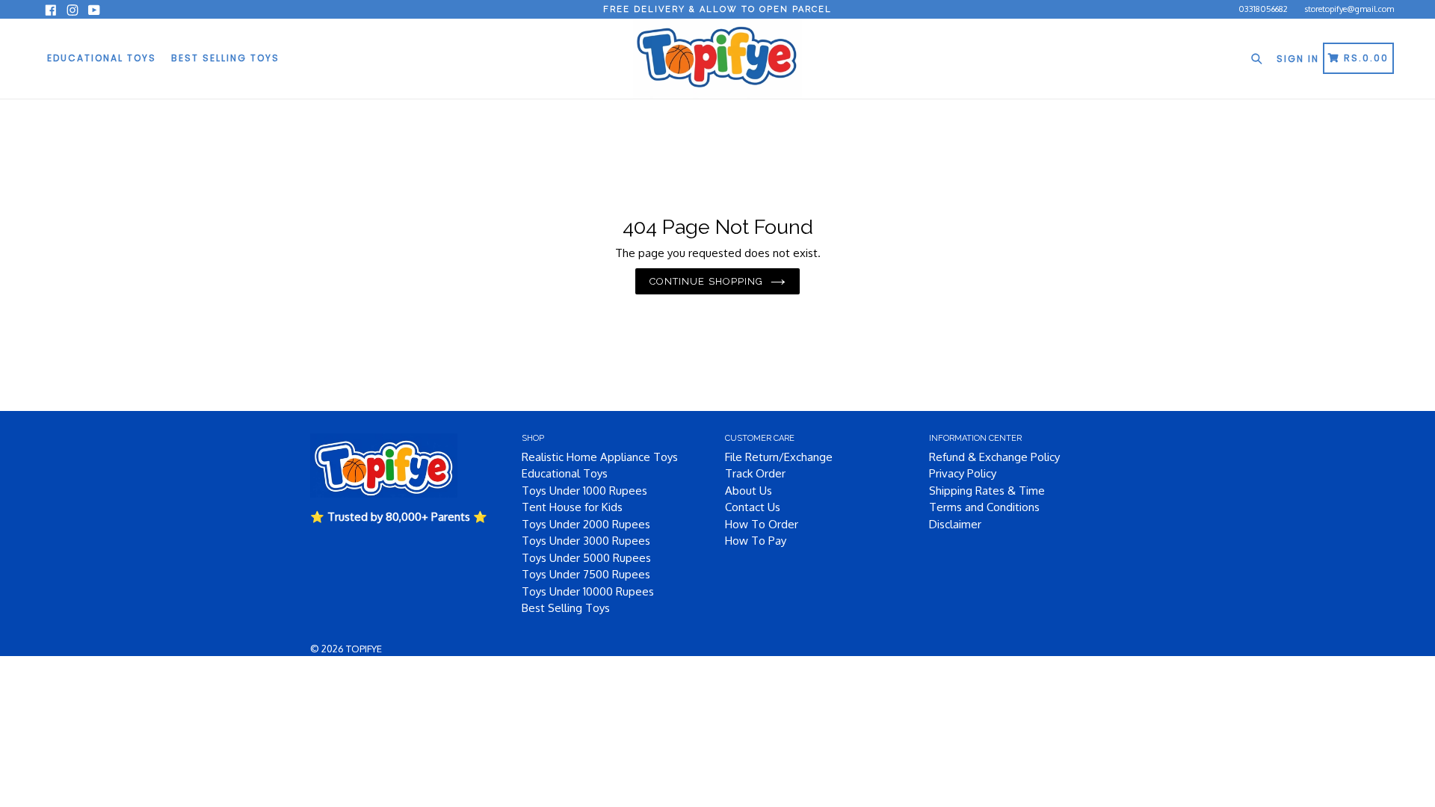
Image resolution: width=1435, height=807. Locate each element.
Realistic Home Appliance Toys (600, 457)
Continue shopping (706, 281)
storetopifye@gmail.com (1349, 9)
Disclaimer (955, 524)
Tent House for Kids (572, 507)
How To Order (761, 524)
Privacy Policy (962, 473)
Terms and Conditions (984, 507)
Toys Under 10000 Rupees (588, 591)
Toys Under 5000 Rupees (586, 558)
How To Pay (755, 541)
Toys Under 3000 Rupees (586, 541)
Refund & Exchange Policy (994, 457)
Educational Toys (101, 58)
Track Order (755, 473)
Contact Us (752, 507)
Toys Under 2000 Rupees (586, 524)
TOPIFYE (364, 649)
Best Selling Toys (225, 58)
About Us (748, 490)
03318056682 (1263, 9)
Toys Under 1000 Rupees (584, 490)
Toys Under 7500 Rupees (586, 574)
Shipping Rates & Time (987, 490)
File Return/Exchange (779, 457)
